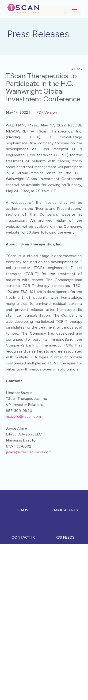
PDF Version (46, 112)
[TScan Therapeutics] (23, 8)
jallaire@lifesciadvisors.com (29, 452)
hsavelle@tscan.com (23, 416)
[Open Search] (74, 9)
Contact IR (23, 537)
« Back (76, 69)
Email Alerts (65, 510)
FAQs (23, 510)
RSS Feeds (64, 537)
